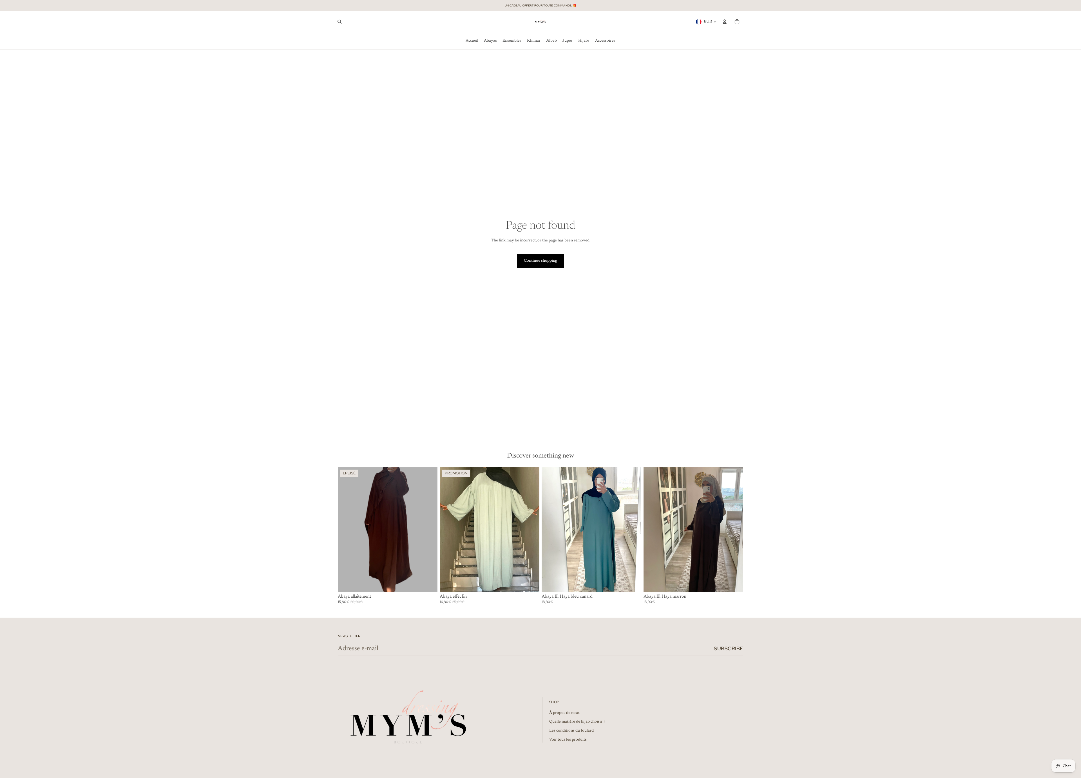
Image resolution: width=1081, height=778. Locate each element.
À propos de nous (564, 713)
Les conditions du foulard (571, 731)
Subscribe (728, 648)
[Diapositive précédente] (346, 530)
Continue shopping (540, 261)
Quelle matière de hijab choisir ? (577, 722)
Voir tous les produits (568, 740)
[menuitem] (472, 41)
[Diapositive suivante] (429, 530)
